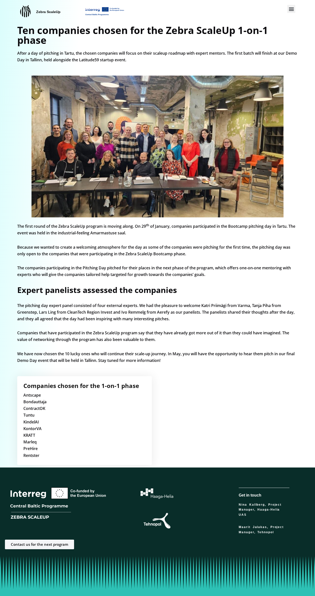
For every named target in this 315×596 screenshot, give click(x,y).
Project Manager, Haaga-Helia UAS (260, 509)
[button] (291, 9)
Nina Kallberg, (253, 504)
